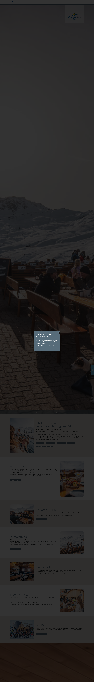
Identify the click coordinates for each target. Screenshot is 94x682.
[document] (47, 341)
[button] (58, 333)
